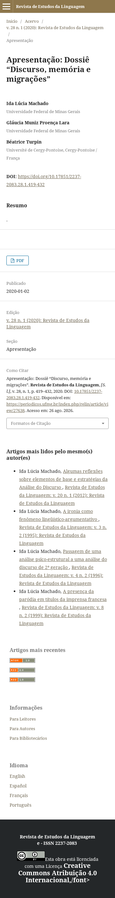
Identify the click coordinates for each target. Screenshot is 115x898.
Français (19, 795)
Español (18, 786)
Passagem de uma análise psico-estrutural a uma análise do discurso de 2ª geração (63, 559)
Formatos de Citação (31, 423)
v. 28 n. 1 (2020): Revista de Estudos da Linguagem (54, 27)
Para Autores (22, 728)
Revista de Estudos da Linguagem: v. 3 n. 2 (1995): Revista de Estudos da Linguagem (63, 535)
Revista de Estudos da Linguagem (50, 6)
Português (20, 805)
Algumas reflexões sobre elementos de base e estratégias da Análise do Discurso (63, 479)
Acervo (32, 21)
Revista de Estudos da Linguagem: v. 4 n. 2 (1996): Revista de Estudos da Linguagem (61, 575)
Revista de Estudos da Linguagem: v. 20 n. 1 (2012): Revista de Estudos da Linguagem (62, 495)
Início (12, 21)
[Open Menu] (6, 6)
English (17, 776)
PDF (19, 260)
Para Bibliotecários (28, 738)
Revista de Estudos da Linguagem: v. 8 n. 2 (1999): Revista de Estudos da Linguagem (61, 615)
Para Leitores (23, 719)
